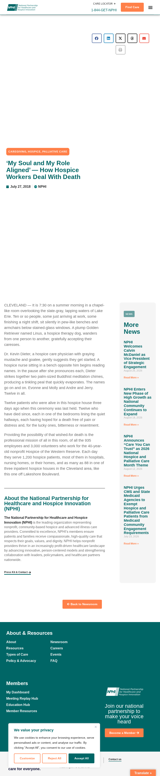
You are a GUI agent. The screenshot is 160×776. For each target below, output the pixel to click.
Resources (15, 648)
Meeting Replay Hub (22, 698)
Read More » (131, 377)
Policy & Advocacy (21, 661)
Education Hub (18, 705)
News (129, 314)
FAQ (53, 661)
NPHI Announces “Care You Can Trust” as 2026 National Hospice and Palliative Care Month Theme (137, 450)
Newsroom (59, 642)
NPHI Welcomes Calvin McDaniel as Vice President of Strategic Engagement (137, 354)
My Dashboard (17, 692)
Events (55, 654)
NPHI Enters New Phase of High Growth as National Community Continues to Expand (137, 401)
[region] (54, 745)
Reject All (54, 758)
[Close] (95, 726)
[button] (104, 10)
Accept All (81, 758)
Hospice (34, 151)
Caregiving (17, 151)
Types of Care (17, 654)
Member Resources (21, 711)
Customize (27, 758)
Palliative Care (54, 151)
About (11, 642)
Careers (56, 648)
